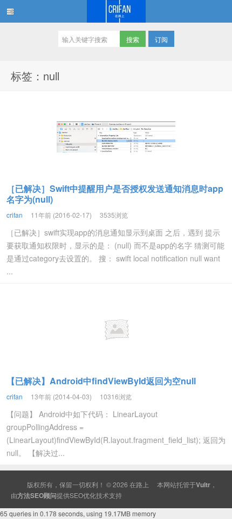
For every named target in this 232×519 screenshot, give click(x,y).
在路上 (116, 11)
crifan (14, 214)
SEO (76, 495)
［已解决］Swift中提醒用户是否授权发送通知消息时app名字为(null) (114, 193)
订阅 (161, 39)
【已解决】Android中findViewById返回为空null (101, 381)
